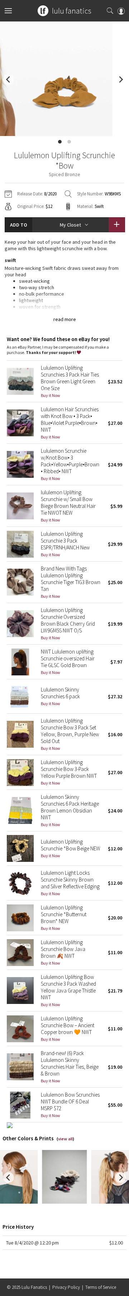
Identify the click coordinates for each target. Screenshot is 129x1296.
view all (65, 1138)
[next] (120, 79)
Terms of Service (100, 1287)
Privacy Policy (66, 1287)
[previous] (8, 79)
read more (64, 319)
